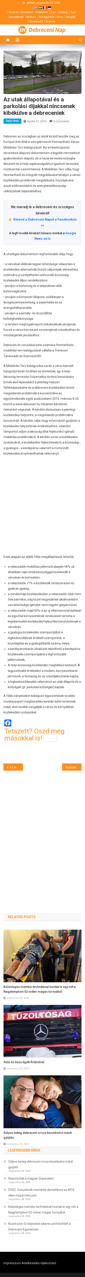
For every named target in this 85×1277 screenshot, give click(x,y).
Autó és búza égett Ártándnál (23, 1062)
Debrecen (42, 12)
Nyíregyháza (46, 16)
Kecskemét (17, 16)
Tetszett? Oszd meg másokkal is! (34, 734)
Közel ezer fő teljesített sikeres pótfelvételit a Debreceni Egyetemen (39, 1226)
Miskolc (31, 16)
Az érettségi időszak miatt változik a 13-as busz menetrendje (16, 767)
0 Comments (61, 121)
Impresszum (12, 1263)
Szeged (70, 16)
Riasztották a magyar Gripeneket (31, 1178)
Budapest (27, 12)
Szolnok (50, 21)
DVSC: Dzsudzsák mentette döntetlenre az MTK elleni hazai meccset (41, 1192)
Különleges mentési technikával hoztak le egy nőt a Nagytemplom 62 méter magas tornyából (39, 989)
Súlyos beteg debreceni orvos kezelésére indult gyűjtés (37, 1135)
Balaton (14, 12)
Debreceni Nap (47, 30)
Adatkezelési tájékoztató (39, 1263)
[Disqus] (42, 834)
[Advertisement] (42, 505)
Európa (63, 12)
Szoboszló (36, 21)
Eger (53, 12)
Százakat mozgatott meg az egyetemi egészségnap (74, 767)
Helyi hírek (12, 120)
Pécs (60, 16)
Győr (73, 12)
